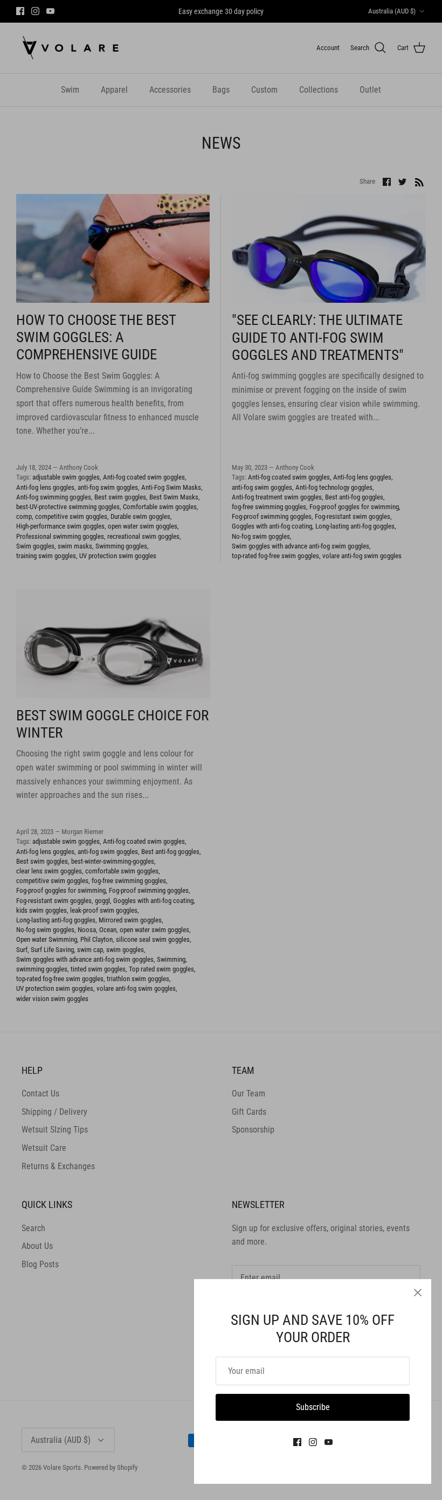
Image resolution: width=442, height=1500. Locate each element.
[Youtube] (328, 1442)
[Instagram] (313, 1442)
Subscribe (313, 1407)
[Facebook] (297, 1442)
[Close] (418, 1292)
